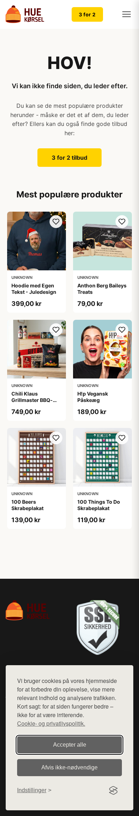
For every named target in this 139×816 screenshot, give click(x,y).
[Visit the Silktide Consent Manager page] (113, 790)
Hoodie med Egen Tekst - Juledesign (33, 288)
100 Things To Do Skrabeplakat (98, 505)
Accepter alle (69, 745)
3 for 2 (87, 14)
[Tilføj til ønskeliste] (56, 221)
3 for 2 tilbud (69, 157)
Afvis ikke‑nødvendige (69, 767)
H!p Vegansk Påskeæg (92, 397)
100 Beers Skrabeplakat (27, 505)
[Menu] (126, 14)
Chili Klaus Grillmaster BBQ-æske (32, 400)
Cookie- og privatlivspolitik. (51, 723)
